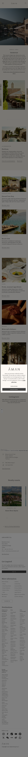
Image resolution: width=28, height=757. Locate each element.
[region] (14, 378)
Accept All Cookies (14, 389)
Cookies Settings (14, 386)
